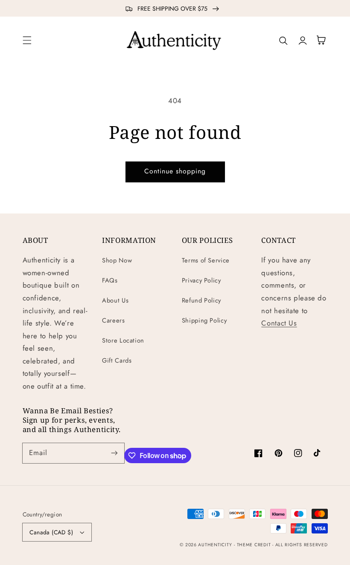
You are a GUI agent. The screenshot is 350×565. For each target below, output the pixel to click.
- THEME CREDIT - (254, 545)
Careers (113, 320)
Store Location (123, 340)
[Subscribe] (114, 453)
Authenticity (215, 545)
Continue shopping (175, 171)
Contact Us (279, 323)
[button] (27, 40)
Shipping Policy (204, 320)
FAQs (110, 280)
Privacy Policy (201, 280)
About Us (115, 300)
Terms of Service (206, 260)
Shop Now (117, 260)
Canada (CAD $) (51, 532)
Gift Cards (116, 360)
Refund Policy (201, 300)
